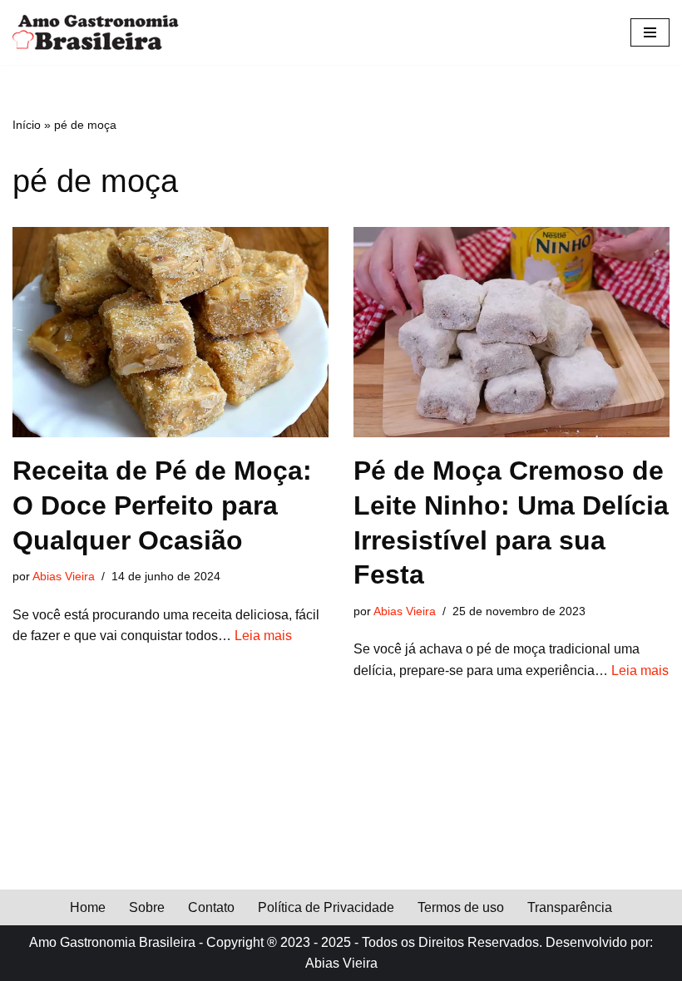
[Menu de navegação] (650, 32)
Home (88, 907)
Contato (211, 907)
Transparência (569, 907)
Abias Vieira (63, 576)
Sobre (147, 907)
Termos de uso (461, 907)
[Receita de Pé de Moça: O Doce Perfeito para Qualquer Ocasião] (170, 332)
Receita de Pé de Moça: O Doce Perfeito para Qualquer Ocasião (162, 505)
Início (26, 124)
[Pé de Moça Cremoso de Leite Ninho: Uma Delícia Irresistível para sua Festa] (511, 332)
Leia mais (263, 636)
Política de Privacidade (326, 907)
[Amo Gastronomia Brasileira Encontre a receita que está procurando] (95, 32)
